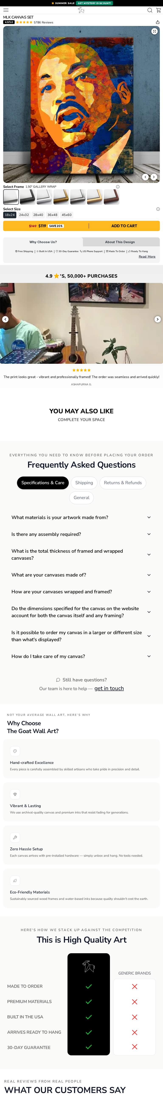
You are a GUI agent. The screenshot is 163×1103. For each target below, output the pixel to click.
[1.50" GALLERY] (11, 197)
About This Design (120, 242)
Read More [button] (147, 256)
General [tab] (81, 498)
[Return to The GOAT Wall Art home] (81, 10)
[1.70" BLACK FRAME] (28, 197)
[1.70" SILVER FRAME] (78, 197)
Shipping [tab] (84, 483)
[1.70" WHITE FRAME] (44, 197)
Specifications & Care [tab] (42, 483)
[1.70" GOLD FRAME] (61, 197)
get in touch (109, 688)
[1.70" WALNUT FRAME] (111, 197)
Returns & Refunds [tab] (123, 483)
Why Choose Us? (43, 242)
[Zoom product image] (154, 31)
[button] (81, 3)
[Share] (158, 22)
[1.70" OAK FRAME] (95, 197)
